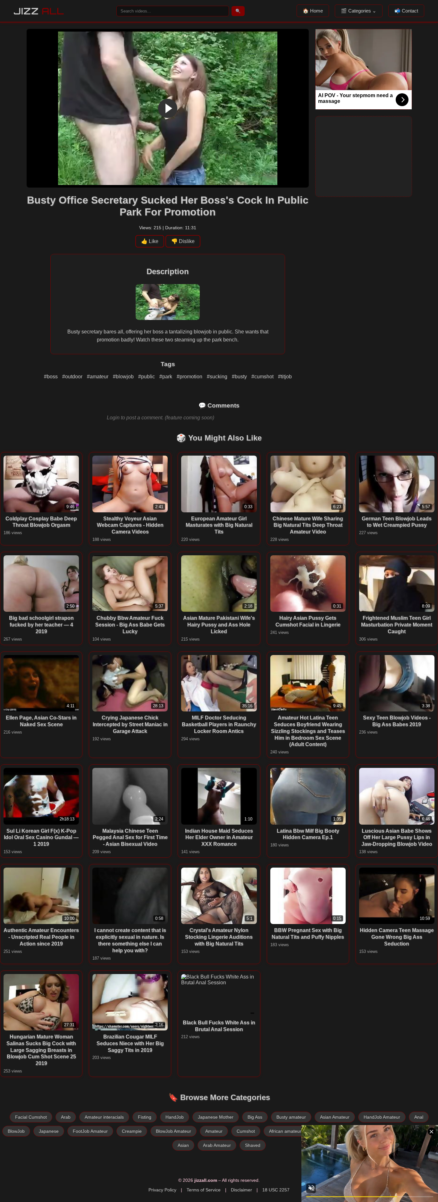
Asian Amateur (335, 1117)
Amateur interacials (104, 1117)
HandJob (174, 1117)
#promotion (190, 376)
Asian (183, 1145)
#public (147, 376)
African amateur (285, 1131)
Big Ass (255, 1117)
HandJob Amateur (382, 1117)
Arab (66, 1117)
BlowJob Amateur (173, 1131)
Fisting (144, 1117)
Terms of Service (204, 1189)
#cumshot (263, 376)
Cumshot (246, 1131)
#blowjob (124, 376)
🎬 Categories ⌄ (358, 10)
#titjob (285, 376)
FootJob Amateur (90, 1131)
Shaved (252, 1145)
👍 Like (149, 241)
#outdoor (73, 376)
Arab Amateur (217, 1145)
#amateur (98, 376)
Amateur (214, 1131)
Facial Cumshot (31, 1117)
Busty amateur (291, 1117)
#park (166, 376)
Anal (418, 1117)
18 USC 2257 (276, 1189)
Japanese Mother (215, 1117)
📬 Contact (406, 10)
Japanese (49, 1131)
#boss (51, 376)
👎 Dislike (183, 241)
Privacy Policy (162, 1189)
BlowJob (16, 1131)
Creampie (132, 1131)
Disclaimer (241, 1189)
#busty (240, 376)
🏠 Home (313, 10)
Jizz (39, 11)
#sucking (218, 376)
